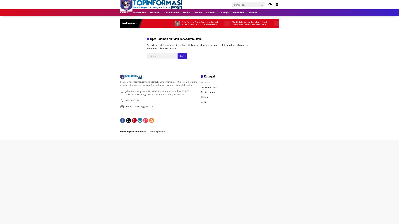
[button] (262, 4)
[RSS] (151, 120)
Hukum (205, 97)
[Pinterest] (134, 120)
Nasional (205, 82)
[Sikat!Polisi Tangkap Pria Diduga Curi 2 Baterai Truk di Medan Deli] (270, 23)
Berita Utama (208, 92)
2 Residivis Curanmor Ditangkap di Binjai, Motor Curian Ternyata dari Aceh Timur (242, 23)
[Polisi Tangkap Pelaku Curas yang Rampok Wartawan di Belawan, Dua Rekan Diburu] (170, 23)
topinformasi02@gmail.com (139, 106)
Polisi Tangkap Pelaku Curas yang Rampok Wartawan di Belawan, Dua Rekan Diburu (193, 23)
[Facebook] (122, 120)
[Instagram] (145, 120)
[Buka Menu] (277, 5)
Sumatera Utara (209, 87)
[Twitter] (128, 120)
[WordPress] (139, 120)
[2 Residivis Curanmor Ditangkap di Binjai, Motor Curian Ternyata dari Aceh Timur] (220, 23)
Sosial (204, 101)
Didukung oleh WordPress (133, 131)
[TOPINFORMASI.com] (151, 4)
